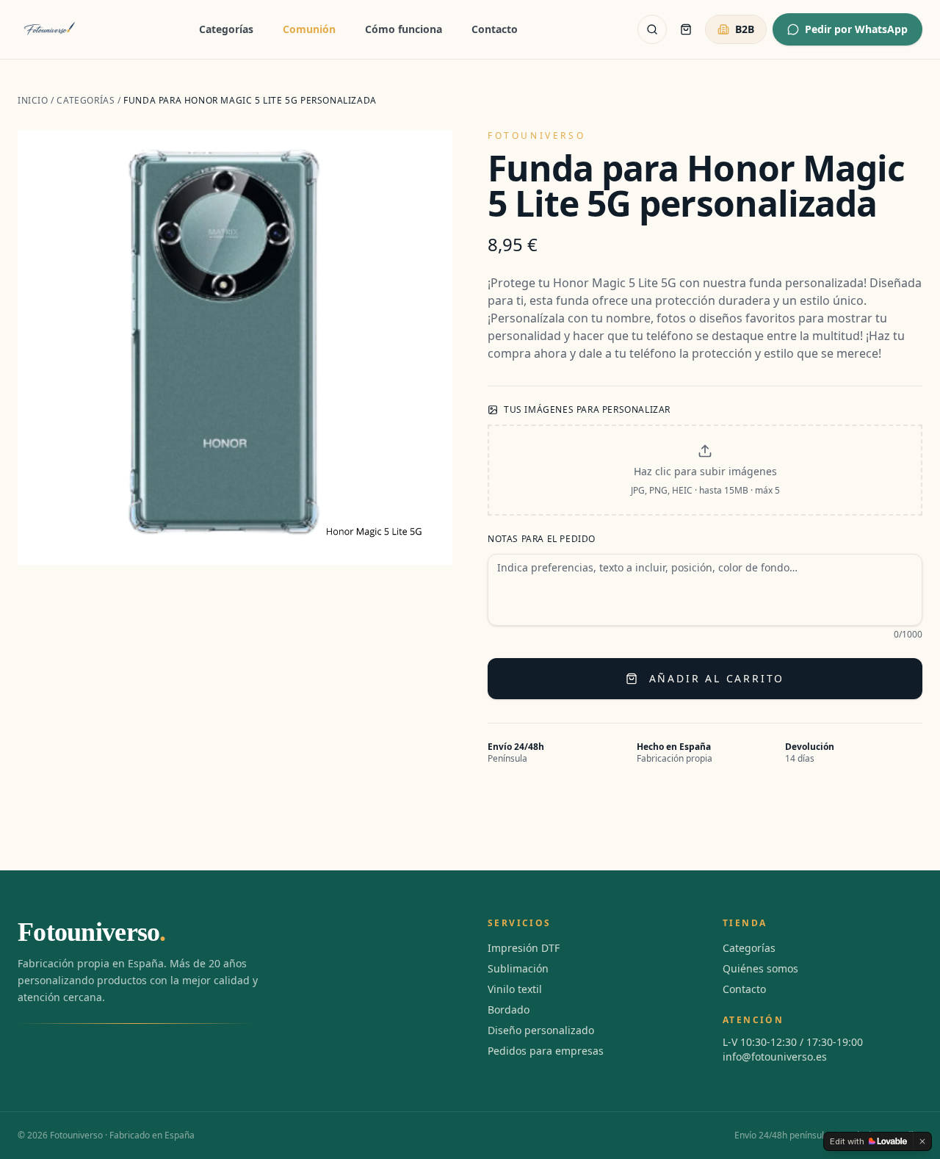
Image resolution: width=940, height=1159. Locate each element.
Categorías (226, 29)
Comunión (309, 29)
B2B (744, 29)
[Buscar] (652, 29)
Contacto (494, 29)
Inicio (33, 100)
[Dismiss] (922, 1141)
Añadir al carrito (717, 678)
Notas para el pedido (542, 539)
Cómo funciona (403, 29)
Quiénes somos (760, 968)
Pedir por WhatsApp (856, 29)
